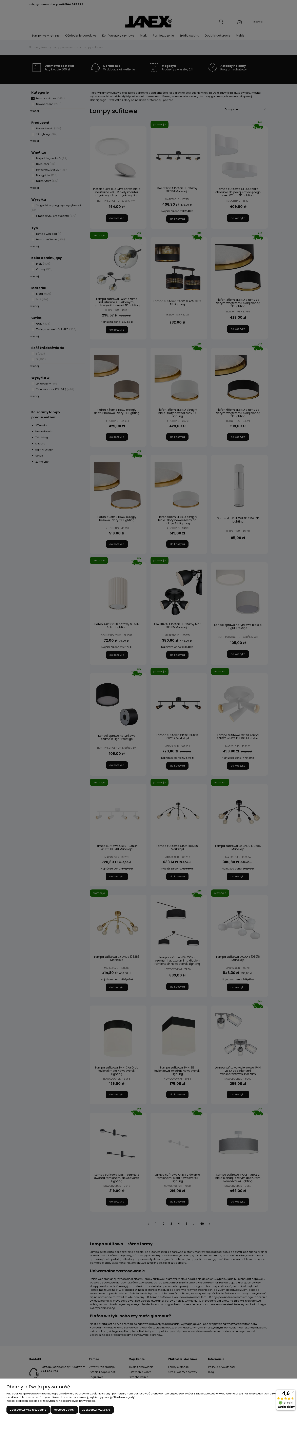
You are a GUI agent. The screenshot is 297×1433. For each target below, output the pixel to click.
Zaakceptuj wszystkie (96, 1410)
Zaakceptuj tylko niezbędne (28, 1410)
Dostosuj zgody (64, 1410)
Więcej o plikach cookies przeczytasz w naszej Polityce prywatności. (51, 1401)
